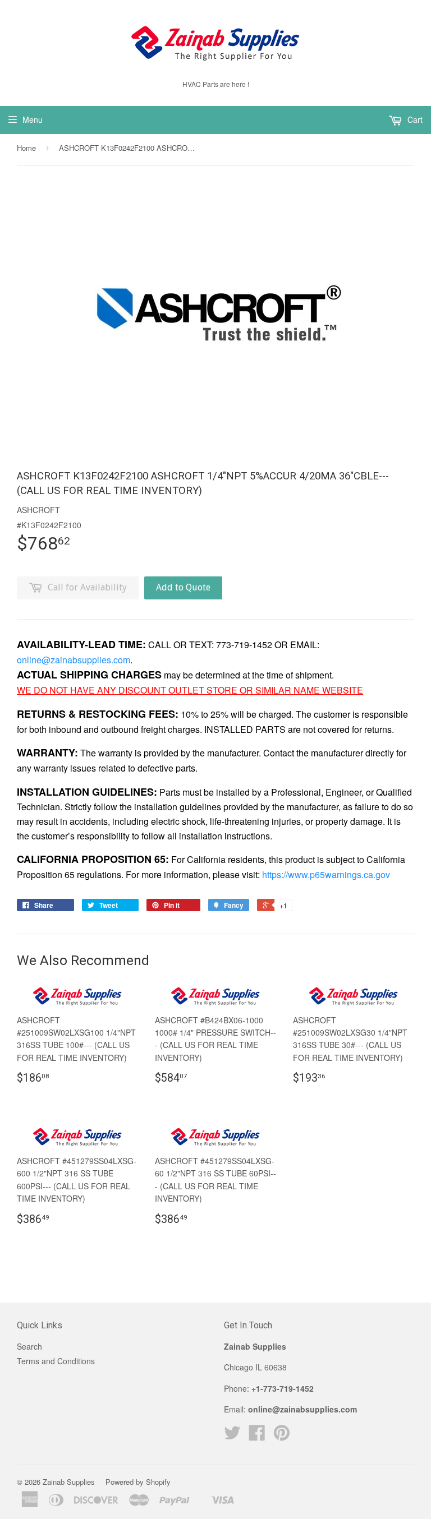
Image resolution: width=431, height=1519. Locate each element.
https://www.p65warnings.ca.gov (326, 874)
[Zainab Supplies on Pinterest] (281, 1436)
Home (26, 147)
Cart (414, 119)
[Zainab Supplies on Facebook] (257, 1436)
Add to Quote (183, 587)
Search (29, 1346)
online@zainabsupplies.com (73, 659)
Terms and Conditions (56, 1360)
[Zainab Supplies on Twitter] (232, 1436)
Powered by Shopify (138, 1481)
